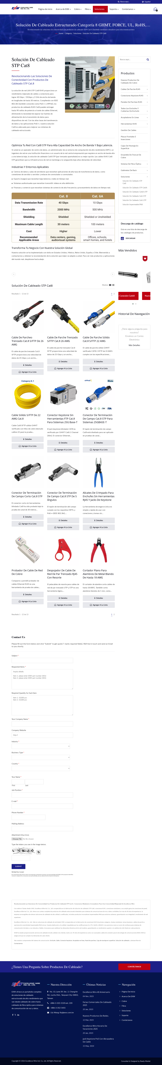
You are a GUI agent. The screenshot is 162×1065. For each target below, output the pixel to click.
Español (147, 2)
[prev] (14, 274)
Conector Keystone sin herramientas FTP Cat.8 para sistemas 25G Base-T (62, 418)
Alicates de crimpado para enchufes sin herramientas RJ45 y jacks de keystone (98, 496)
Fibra (87, 9)
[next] (113, 274)
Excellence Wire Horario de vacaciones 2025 (95, 1027)
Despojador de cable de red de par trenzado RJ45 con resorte (62, 574)
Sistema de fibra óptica (131, 164)
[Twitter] (15, 1015)
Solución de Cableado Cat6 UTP (134, 200)
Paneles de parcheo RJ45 (131, 102)
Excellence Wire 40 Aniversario (96, 992)
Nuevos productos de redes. (96, 1015)
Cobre (77, 9)
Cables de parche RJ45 (130, 89)
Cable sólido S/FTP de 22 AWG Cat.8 (26, 416)
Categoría (68, 33)
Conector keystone (66, 940)
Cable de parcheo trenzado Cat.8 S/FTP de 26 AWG (28, 341)
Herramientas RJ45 (129, 124)
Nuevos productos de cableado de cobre (130, 81)
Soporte (113, 9)
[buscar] (118, 2)
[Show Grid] (110, 285)
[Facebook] (12, 1015)
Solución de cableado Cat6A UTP (135, 192)
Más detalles (134, 345)
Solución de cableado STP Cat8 (94, 33)
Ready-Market (145, 1061)
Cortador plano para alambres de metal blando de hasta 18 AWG (98, 574)
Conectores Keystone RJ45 (132, 96)
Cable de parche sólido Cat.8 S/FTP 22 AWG (96, 339)
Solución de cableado (122, 940)
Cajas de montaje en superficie (129, 147)
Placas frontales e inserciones (128, 138)
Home (61, 33)
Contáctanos (128, 9)
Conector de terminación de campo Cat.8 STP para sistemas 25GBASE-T (98, 418)
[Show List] (113, 285)
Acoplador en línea (78, 940)
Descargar (130, 238)
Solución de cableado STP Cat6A (135, 188)
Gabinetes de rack (129, 170)
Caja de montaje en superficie (106, 940)
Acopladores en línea (130, 117)
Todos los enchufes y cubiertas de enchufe (130, 110)
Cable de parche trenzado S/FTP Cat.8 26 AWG (62, 339)
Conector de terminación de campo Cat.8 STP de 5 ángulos (62, 496)
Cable (58, 940)
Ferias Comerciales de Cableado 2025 (97, 1003)
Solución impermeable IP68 (133, 204)
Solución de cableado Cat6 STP (134, 196)
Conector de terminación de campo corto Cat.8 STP (27, 494)
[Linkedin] (18, 1015)
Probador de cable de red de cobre (27, 572)
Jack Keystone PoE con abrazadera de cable (98, 1040)
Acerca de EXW (62, 9)
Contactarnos (18, 943)
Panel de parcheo (90, 940)
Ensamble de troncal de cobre (131, 156)
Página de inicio (45, 9)
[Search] (148, 59)
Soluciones (100, 9)
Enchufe (52, 940)
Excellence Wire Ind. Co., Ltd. (35, 1061)
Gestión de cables (128, 130)
